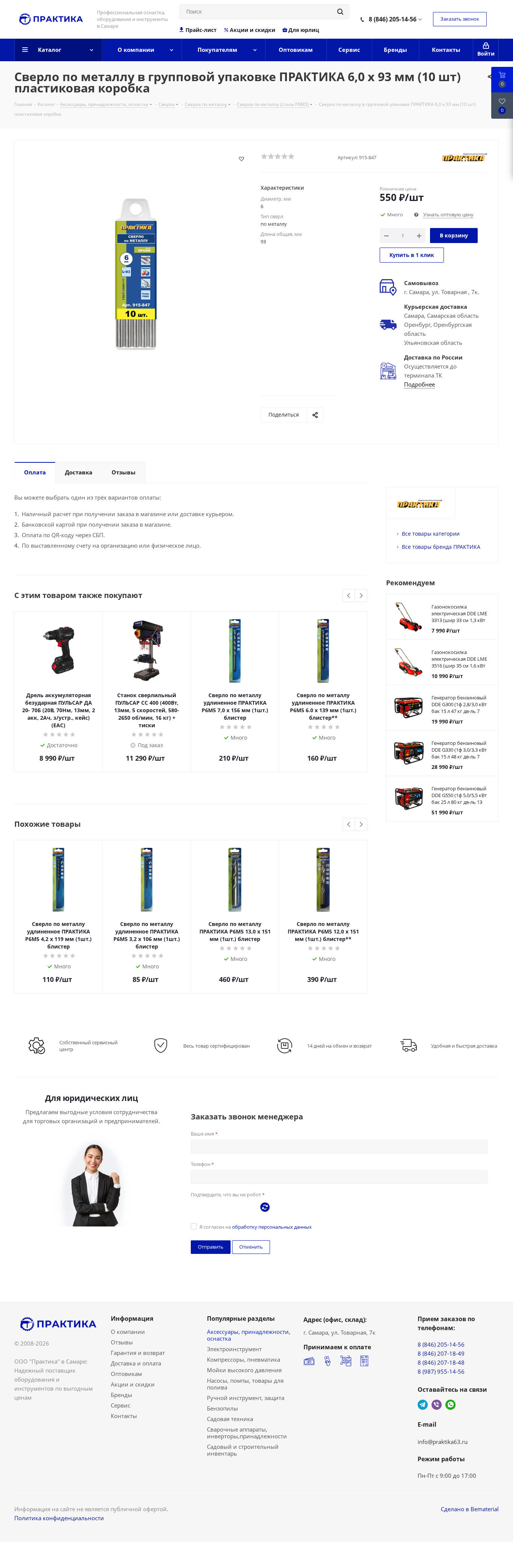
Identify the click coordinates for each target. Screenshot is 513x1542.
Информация (132, 1318)
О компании (128, 1331)
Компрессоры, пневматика (243, 1359)
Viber (437, 1405)
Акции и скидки (252, 30)
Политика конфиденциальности (59, 1518)
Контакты (124, 1416)
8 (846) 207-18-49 (441, 1353)
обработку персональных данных (272, 1226)
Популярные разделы (241, 1318)
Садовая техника (230, 1419)
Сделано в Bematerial (470, 1509)
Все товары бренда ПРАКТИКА (441, 546)
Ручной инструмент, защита (245, 1398)
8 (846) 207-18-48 (441, 1362)
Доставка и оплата (136, 1363)
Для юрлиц (303, 30)
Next (361, 596)
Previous (349, 596)
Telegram (423, 1405)
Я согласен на (255, 1226)
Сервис (120, 1405)
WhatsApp (450, 1405)
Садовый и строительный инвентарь (243, 1450)
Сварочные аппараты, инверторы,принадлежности (247, 1433)
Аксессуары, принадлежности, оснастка (248, 1335)
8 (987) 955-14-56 (441, 1371)
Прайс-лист (201, 30)
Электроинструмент (234, 1349)
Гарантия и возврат (138, 1352)
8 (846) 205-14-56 (392, 19)
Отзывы (122, 1342)
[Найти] (340, 11)
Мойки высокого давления (244, 1370)
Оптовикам (126, 1373)
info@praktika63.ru (443, 1441)
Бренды (121, 1395)
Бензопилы (222, 1408)
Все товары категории (431, 533)
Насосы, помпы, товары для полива (245, 1384)
